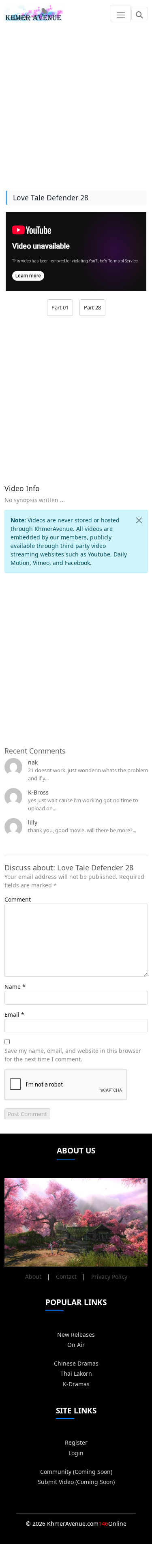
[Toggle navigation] (121, 13)
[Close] (139, 520)
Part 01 (60, 307)
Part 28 (92, 307)
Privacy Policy (109, 1276)
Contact (66, 1276)
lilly (32, 822)
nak (33, 762)
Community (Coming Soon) (76, 1471)
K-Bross (38, 792)
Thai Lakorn (76, 1373)
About (33, 1276)
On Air (76, 1345)
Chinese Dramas (76, 1363)
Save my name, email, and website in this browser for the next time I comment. (72, 1055)
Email (11, 1014)
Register (76, 1442)
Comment (17, 899)
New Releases (76, 1334)
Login (76, 1453)
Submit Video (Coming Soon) (76, 1482)
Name (12, 986)
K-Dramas (76, 1384)
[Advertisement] (76, 103)
